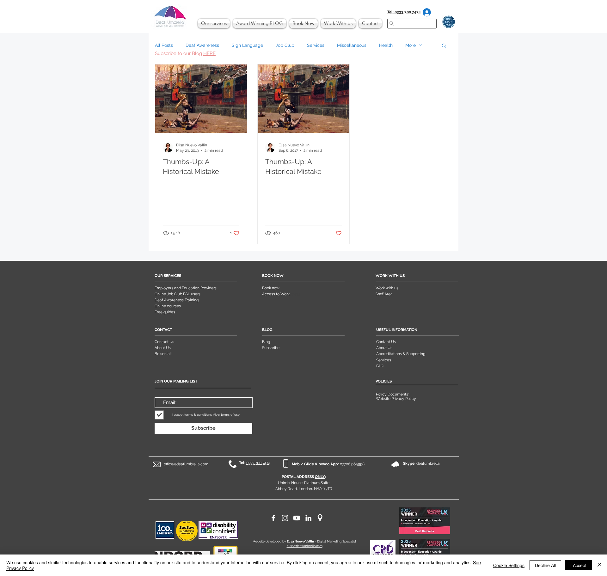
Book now (270, 288)
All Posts (164, 45)
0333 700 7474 (258, 463)
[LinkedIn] (308, 518)
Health (386, 45)
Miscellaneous (351, 45)
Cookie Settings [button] (508, 565)
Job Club (285, 45)
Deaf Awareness (202, 45)
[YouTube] (296, 518)
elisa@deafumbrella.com (304, 546)
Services (315, 45)
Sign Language (247, 45)
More (410, 45)
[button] (444, 46)
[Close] (599, 565)
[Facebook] (273, 518)
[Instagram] (285, 518)
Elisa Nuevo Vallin (300, 541)
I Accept (578, 565)
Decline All (545, 565)
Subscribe (270, 348)
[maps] (320, 518)
